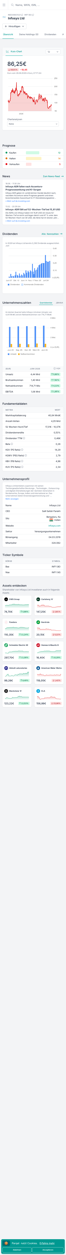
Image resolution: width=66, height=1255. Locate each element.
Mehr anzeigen (12, 499)
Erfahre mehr (47, 1243)
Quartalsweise (46, 303)
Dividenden (50, 34)
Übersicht (8, 34)
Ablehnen (17, 1250)
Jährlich (59, 303)
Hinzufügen (14, 26)
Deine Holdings (28, 34)
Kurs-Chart (16, 51)
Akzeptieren (48, 1250)
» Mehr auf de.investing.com (18, 201)
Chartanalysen (14, 119)
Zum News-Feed (51, 176)
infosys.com (54, 525)
